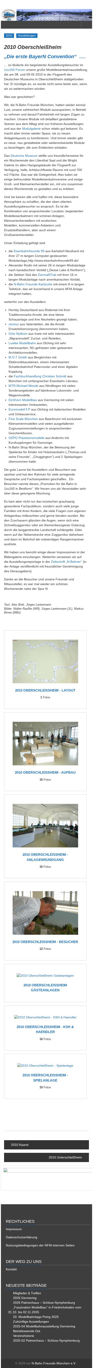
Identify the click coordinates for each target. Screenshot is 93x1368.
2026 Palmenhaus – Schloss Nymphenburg (44, 1302)
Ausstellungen (27, 35)
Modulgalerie (31, 128)
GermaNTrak (47, 275)
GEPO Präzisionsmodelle (26, 438)
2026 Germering (25, 1298)
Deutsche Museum (24, 155)
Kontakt (11, 1269)
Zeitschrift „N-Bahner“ (66, 561)
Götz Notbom (18, 333)
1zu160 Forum (14, 70)
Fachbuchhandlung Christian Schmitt (40, 376)
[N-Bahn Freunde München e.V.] (46, 15)
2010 (9, 35)
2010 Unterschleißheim (65, 1157)
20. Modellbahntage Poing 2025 (36, 1317)
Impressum (14, 1229)
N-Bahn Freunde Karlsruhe (33, 284)
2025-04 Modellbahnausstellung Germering (44, 1326)
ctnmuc (14, 324)
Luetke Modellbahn (22, 343)
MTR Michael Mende (23, 386)
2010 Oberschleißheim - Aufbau (45, 772)
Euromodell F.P (19, 409)
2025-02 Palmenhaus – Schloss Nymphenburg (46, 1340)
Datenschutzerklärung (21, 1237)
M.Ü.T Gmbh (18, 357)
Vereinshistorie (23, 1336)
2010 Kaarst (19, 1145)
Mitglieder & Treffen (27, 1293)
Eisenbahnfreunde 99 (29, 251)
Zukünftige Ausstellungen (31, 1321)
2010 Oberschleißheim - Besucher (45, 942)
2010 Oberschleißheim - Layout (45, 690)
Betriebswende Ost (26, 1331)
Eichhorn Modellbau (23, 400)
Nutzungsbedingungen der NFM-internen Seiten (40, 1245)
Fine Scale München (23, 419)
